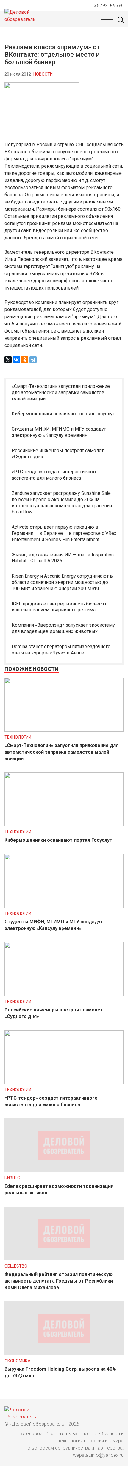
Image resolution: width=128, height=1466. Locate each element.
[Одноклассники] (24, 359)
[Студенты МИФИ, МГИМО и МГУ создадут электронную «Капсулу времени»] (64, 906)
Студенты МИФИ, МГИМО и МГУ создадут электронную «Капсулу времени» (59, 432)
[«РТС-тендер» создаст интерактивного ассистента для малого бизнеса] (64, 1082)
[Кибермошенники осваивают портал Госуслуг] (64, 824)
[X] (8, 359)
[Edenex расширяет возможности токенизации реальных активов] (64, 1170)
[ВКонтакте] (16, 359)
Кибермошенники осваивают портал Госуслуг (63, 414)
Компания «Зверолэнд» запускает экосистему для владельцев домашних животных (63, 628)
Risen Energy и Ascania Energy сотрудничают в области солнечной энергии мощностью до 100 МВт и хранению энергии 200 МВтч (62, 582)
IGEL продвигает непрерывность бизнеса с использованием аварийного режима (59, 607)
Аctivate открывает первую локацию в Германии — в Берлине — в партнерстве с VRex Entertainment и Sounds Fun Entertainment (64, 533)
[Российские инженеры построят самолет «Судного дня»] (64, 994)
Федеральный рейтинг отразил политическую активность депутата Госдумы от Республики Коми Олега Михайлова (58, 1280)
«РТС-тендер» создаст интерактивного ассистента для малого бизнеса (55, 475)
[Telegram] (33, 359)
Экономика (17, 1360)
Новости (43, 74)
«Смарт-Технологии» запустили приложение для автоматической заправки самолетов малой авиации (61, 392)
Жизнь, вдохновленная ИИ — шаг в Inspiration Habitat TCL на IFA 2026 (63, 558)
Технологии (17, 737)
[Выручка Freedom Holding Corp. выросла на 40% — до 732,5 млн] (64, 1353)
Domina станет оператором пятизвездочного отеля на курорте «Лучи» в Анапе (61, 650)
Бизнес (12, 1178)
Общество (15, 1266)
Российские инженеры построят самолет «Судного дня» (58, 454)
